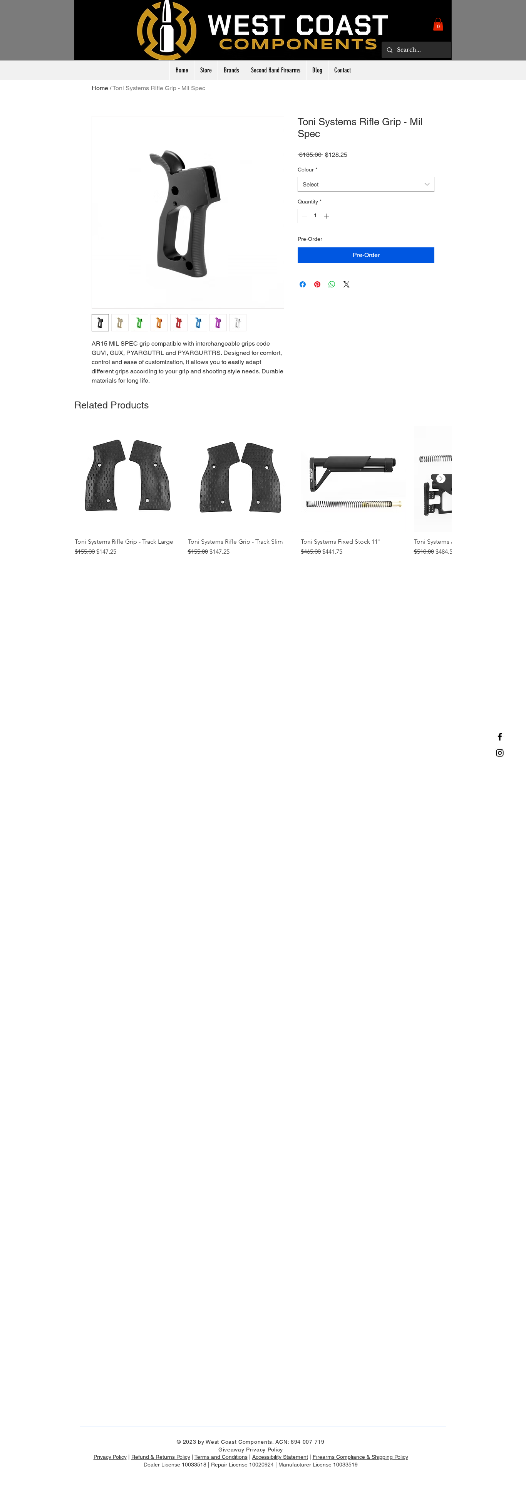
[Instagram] (500, 753)
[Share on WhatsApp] (332, 284)
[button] (438, 24)
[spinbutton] (315, 216)
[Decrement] (303, 216)
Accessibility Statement (280, 1457)
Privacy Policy (110, 1457)
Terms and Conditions (221, 1457)
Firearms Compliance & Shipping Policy (360, 1457)
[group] (263, 495)
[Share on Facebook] (302, 284)
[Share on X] (346, 284)
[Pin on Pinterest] (317, 284)
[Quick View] (127, 479)
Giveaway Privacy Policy (250, 1449)
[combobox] (366, 184)
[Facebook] (500, 737)
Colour (307, 169)
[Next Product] (441, 478)
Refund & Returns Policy (160, 1457)
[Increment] (327, 216)
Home (100, 88)
